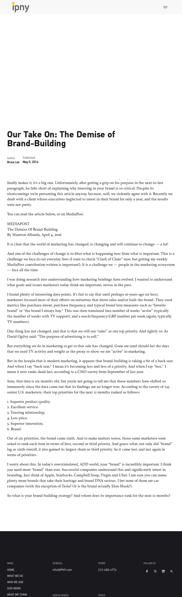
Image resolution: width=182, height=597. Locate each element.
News (11, 121)
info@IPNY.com (62, 570)
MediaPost (74, 214)
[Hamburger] (165, 7)
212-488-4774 (107, 570)
